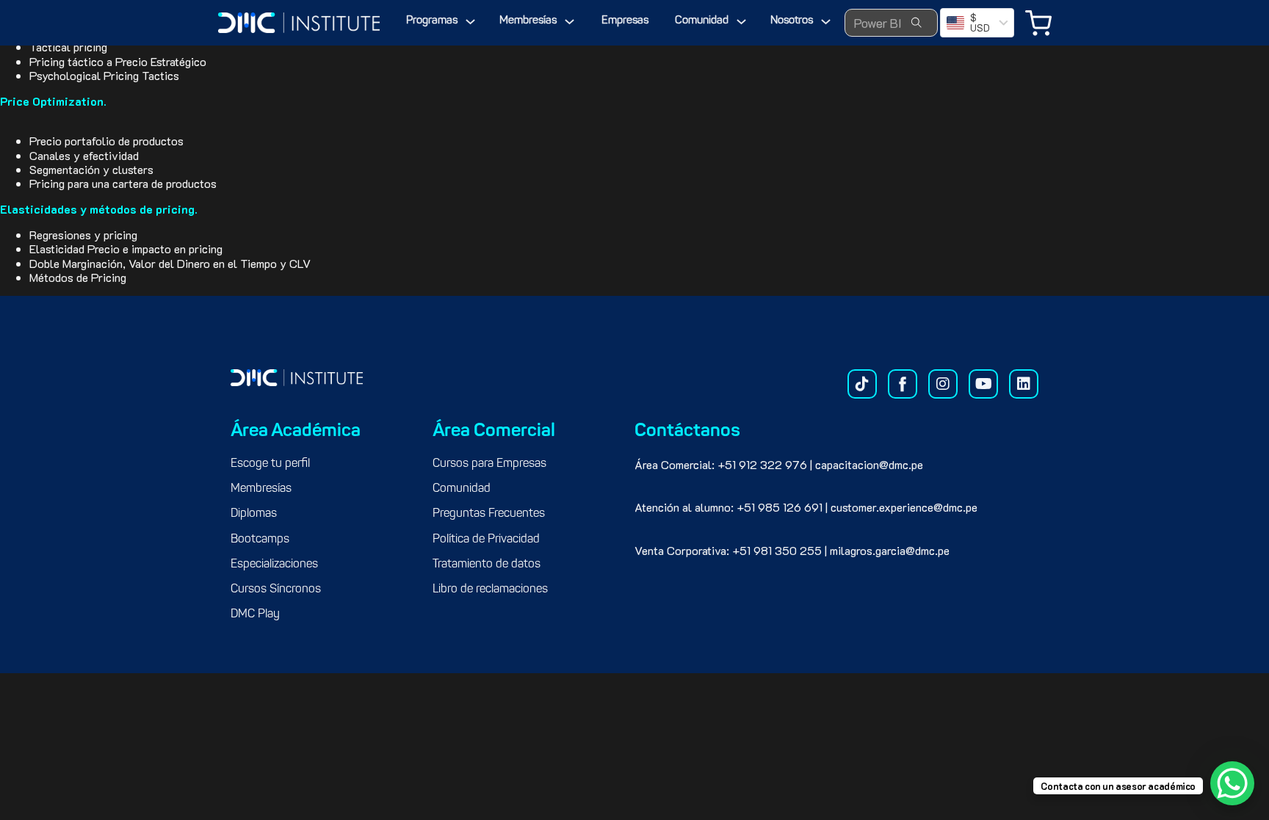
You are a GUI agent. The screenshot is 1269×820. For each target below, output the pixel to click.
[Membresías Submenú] (569, 21)
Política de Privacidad (486, 539)
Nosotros (791, 20)
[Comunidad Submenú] (741, 21)
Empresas (624, 20)
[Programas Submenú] (470, 21)
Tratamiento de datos (486, 564)
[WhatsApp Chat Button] (1232, 783)
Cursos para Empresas (489, 464)
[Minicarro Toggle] (1038, 23)
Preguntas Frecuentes (489, 514)
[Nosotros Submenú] (825, 21)
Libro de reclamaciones (490, 589)
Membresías (528, 20)
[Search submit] (916, 22)
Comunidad (701, 20)
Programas (432, 20)
